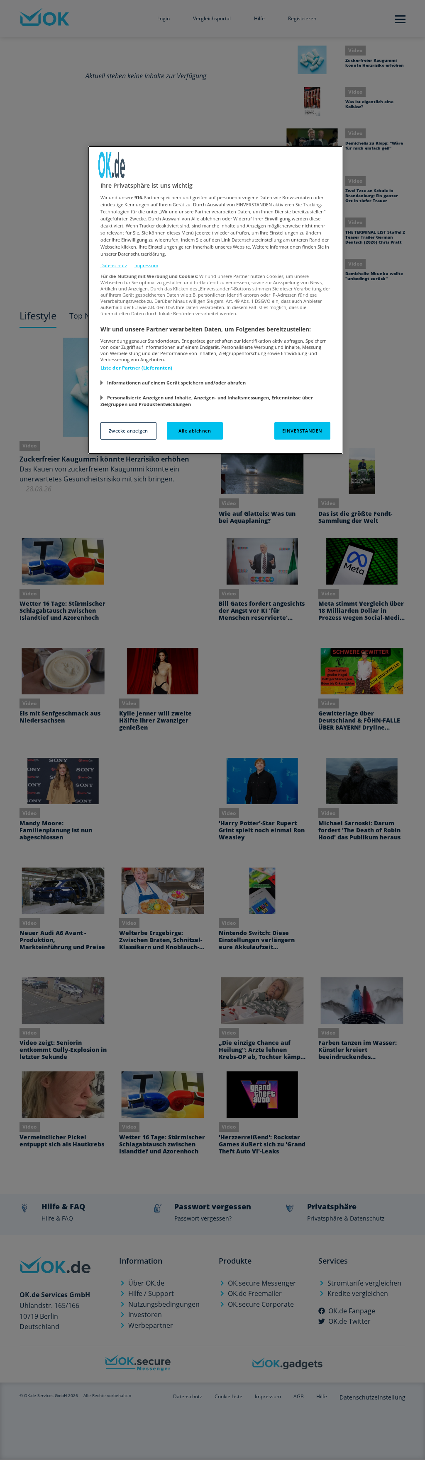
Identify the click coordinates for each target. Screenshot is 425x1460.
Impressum (146, 265)
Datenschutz (113, 265)
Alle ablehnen (194, 431)
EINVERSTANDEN (302, 431)
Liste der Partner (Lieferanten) (136, 368)
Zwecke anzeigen (129, 431)
